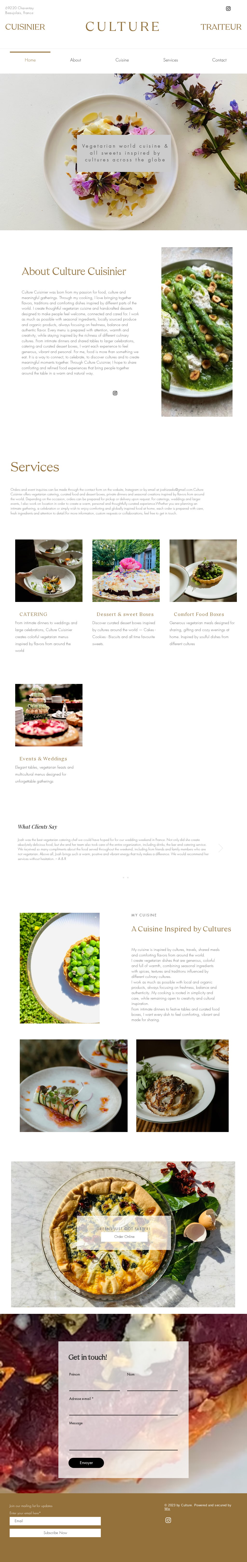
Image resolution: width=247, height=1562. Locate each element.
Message (75, 1423)
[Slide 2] (123, 877)
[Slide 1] (119, 877)
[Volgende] (221, 848)
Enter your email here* (25, 1513)
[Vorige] (26, 848)
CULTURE (123, 27)
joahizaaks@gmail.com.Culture (181, 489)
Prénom (74, 1374)
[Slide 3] (128, 877)
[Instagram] (228, 9)
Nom (131, 1374)
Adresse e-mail (80, 1398)
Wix (167, 1509)
